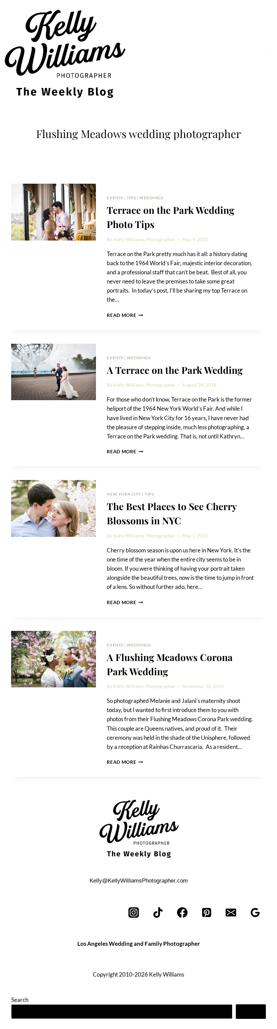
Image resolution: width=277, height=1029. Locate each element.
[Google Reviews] (255, 912)
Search (19, 999)
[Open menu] (271, 50)
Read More (125, 315)
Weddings (151, 197)
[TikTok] (158, 912)
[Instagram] (134, 912)
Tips (131, 197)
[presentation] (53, 212)
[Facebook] (182, 912)
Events (115, 197)
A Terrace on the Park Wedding (175, 370)
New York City (124, 494)
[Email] (231, 912)
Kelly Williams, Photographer (144, 239)
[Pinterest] (207, 912)
